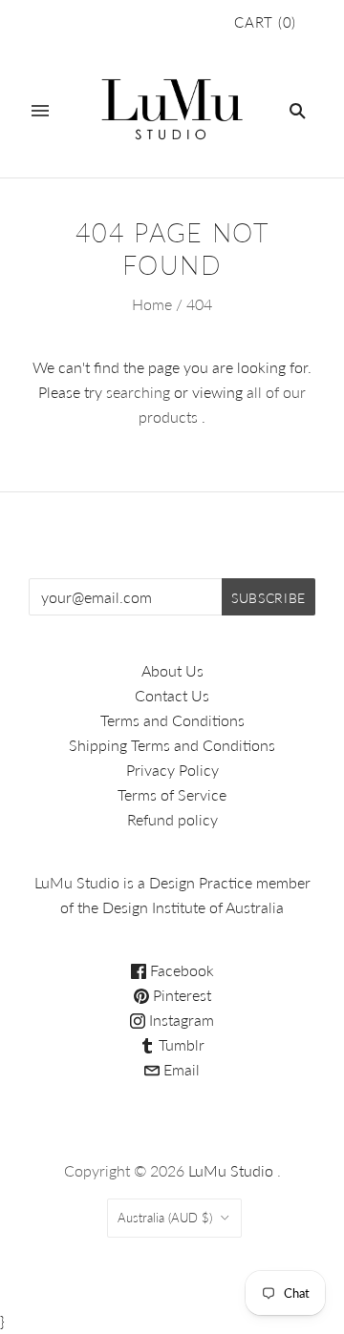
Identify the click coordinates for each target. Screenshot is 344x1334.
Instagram (179, 1020)
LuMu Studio (230, 1170)
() (265, 22)
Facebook (180, 970)
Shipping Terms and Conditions (172, 745)
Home (152, 304)
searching (138, 392)
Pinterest (180, 995)
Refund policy (172, 819)
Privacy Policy (172, 770)
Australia (165, 1217)
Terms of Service (172, 794)
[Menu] (40, 110)
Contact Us (172, 695)
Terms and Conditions (172, 720)
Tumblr (179, 1044)
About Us (172, 670)
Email (180, 1069)
